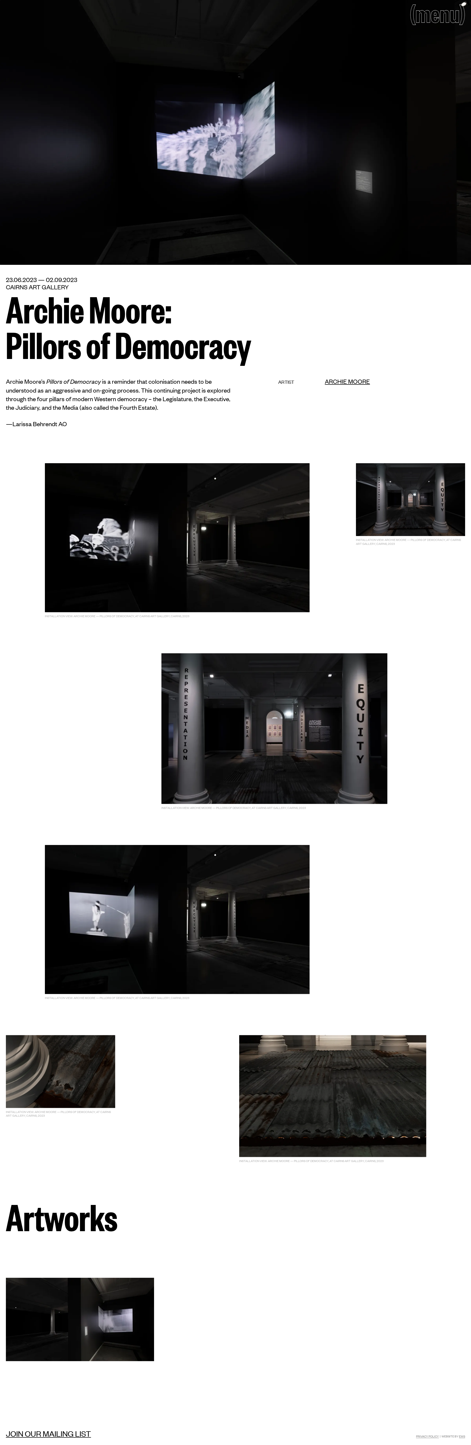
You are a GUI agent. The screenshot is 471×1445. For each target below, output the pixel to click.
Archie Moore (347, 381)
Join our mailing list (48, 1433)
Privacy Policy (427, 1436)
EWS (462, 1436)
